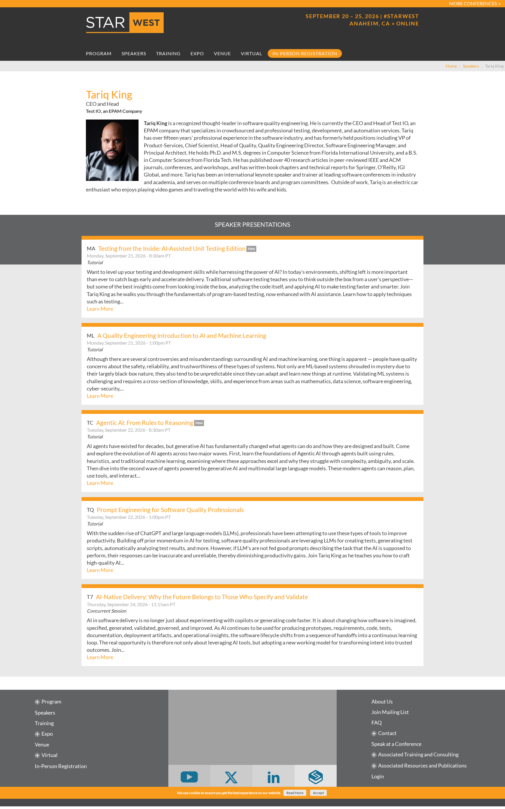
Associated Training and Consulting (418, 754)
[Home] (167, 22)
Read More (294, 793)
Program (99, 53)
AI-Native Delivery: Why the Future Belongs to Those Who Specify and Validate (202, 596)
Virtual (251, 53)
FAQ (376, 722)
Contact (387, 733)
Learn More (100, 308)
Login (377, 776)
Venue (222, 53)
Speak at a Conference (396, 744)
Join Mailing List (390, 712)
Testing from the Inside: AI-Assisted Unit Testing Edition (171, 248)
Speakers (134, 53)
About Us (382, 701)
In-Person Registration (304, 53)
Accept (318, 793)
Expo (197, 53)
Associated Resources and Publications (422, 765)
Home (451, 65)
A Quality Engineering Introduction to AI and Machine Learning (181, 335)
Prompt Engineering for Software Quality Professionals (170, 509)
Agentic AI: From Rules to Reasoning (144, 422)
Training (168, 53)
